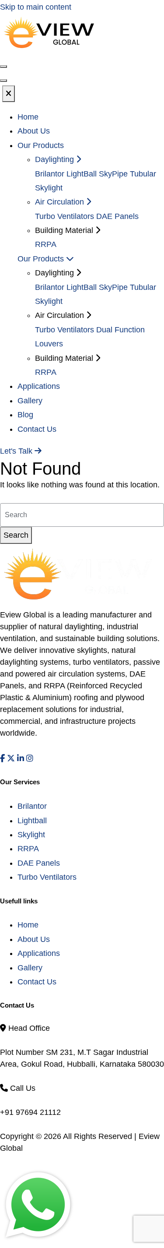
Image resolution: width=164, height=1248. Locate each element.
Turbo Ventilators (64, 216)
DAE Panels (117, 216)
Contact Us (36, 429)
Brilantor (49, 173)
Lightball (32, 820)
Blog (25, 414)
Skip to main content (35, 7)
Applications (38, 386)
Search (15, 535)
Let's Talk (17, 451)
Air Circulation (60, 201)
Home (27, 117)
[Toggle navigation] (3, 80)
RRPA (45, 244)
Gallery (29, 400)
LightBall (81, 173)
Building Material (65, 358)
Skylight (31, 834)
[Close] (8, 93)
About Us (33, 131)
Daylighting (55, 159)
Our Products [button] (40, 145)
